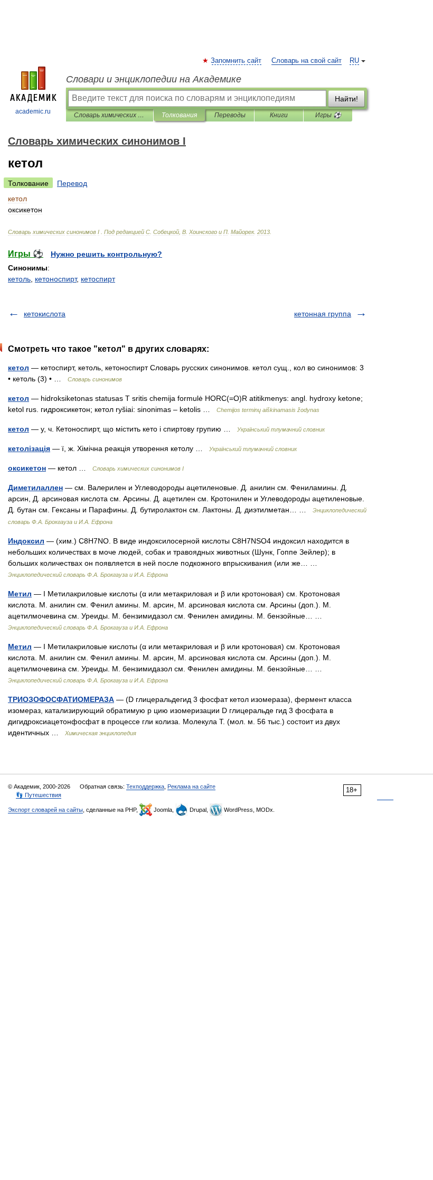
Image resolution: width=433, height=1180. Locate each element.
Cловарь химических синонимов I (109, 115)
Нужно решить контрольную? (106, 254)
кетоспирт (98, 279)
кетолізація (29, 448)
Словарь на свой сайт (306, 60)
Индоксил (26, 541)
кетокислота (44, 314)
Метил (20, 593)
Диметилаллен (35, 487)
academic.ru (33, 111)
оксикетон (27, 468)
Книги (279, 115)
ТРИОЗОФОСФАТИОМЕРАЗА (61, 699)
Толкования (179, 115)
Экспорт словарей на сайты (45, 810)
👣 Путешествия (38, 795)
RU (354, 60)
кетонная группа (322, 314)
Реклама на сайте (191, 786)
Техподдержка (145, 786)
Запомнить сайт (236, 60)
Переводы (230, 115)
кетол (18, 367)
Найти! (346, 99)
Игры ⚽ (328, 115)
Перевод (72, 183)
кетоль (19, 279)
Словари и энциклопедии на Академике (153, 79)
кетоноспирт (56, 279)
